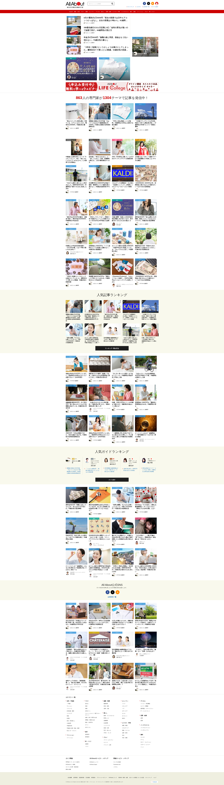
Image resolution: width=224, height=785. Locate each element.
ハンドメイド (107, 725)
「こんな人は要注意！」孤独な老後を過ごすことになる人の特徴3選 (92, 470)
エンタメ (143, 737)
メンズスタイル (125, 11)
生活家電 (106, 723)
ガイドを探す (155, 6)
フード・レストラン (108, 740)
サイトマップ (130, 6)
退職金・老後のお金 (90, 720)
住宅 (79, 11)
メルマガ (138, 6)
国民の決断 (68, 769)
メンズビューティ (145, 730)
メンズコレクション (145, 727)
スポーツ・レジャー (145, 744)
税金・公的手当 (89, 722)
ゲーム (142, 739)
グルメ (146, 11)
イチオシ (115, 767)
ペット (142, 747)
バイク (86, 746)
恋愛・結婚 (108, 11)
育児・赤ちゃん (107, 730)
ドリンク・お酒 (107, 744)
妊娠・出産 (106, 728)
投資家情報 (81, 777)
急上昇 (71, 11)
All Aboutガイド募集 (70, 764)
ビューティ (91, 11)
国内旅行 (87, 736)
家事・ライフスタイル (109, 715)
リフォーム (69, 708)
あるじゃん (87, 727)
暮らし (102, 11)
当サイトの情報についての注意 (136, 777)
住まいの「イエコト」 (72, 730)
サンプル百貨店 (117, 762)
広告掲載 (88, 777)
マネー (82, 11)
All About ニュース (94, 762)
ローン (86, 724)
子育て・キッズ (107, 732)
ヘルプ (154, 777)
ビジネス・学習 (116, 11)
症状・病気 (106, 706)
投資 (86, 706)
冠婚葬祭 (106, 720)
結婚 (142, 720)
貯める (86, 703)
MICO (123, 718)
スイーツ (106, 742)
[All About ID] (156, 4)
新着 (75, 11)
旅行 (131, 11)
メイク (123, 703)
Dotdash (155, 782)
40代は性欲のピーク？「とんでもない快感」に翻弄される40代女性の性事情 (149, 469)
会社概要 (70, 777)
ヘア (123, 708)
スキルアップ (125, 728)
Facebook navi (116, 764)
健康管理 (106, 703)
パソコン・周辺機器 (145, 703)
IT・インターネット (145, 711)
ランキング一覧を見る (112, 348)
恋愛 (142, 718)
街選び (68, 718)
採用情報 (75, 777)
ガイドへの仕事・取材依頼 (72, 767)
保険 (86, 708)
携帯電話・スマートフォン (147, 708)
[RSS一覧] (152, 3)
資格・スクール (126, 730)
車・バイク (152, 11)
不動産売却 (69, 725)
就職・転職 (124, 725)
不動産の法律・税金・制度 (73, 728)
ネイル (123, 713)
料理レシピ (106, 718)
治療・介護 (106, 708)
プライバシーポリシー (102, 777)
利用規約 (93, 777)
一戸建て (69, 703)
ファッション (140, 11)
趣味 (135, 11)
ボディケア (124, 711)
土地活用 (69, 723)
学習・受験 (124, 737)
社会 (123, 735)
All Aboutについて (113, 777)
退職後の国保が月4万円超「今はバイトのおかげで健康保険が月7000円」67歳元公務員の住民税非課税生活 (74, 470)
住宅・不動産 (70, 701)
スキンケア (124, 706)
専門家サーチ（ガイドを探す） (73, 762)
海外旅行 (87, 734)
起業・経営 (124, 732)
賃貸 (68, 716)
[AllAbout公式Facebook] (144, 3)
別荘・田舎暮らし (71, 720)
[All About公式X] (148, 3)
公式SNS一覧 (146, 6)
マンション (69, 706)
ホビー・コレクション (146, 742)
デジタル (98, 11)
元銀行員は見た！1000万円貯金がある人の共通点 (130, 469)
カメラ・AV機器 (144, 706)
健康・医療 (107, 701)
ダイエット (124, 716)
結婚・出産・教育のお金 (91, 717)
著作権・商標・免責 (123, 777)
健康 (87, 11)
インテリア (69, 713)
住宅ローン (87, 711)
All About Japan (93, 764)
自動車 (86, 744)
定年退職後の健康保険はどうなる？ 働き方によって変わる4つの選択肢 (111, 469)
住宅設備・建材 (70, 711)
